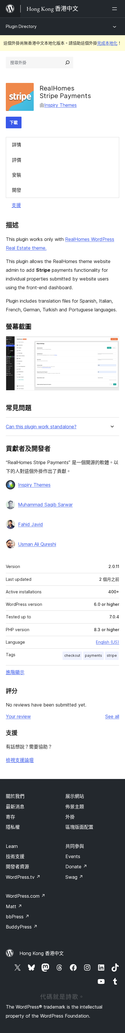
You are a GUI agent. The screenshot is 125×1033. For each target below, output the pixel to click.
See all (112, 716)
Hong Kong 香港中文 (41, 953)
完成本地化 (107, 42)
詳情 (16, 145)
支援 (16, 205)
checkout (72, 655)
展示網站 (74, 796)
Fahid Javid (30, 524)
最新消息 (15, 807)
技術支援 (15, 856)
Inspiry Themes (60, 105)
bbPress (17, 917)
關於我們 (15, 796)
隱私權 (13, 827)
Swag (74, 877)
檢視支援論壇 (20, 760)
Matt (14, 906)
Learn (12, 846)
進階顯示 (15, 672)
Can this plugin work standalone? (41, 426)
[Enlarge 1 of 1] (111, 344)
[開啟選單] (115, 8)
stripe (112, 655)
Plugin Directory (21, 26)
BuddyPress (22, 927)
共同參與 (74, 846)
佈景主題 (74, 807)
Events (72, 856)
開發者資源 (17, 866)
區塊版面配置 (79, 827)
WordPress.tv (23, 877)
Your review (18, 716)
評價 (16, 160)
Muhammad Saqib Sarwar (45, 504)
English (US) (107, 642)
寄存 (10, 817)
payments (93, 655)
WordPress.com (25, 896)
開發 (16, 190)
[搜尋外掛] (67, 62)
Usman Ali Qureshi (37, 544)
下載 (14, 122)
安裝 (16, 175)
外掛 (70, 817)
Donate (76, 866)
